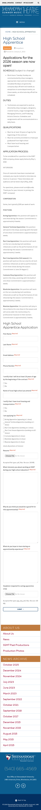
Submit (19, 609)
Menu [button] (22, 22)
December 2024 (12, 670)
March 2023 (10, 693)
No (6, 386)
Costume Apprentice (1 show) (15, 436)
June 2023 (9, 688)
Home (8, 32)
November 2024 (12, 676)
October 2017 (10, 716)
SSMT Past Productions (16, 645)
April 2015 (8, 745)
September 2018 (12, 711)
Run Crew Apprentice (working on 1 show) (19, 428)
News (6, 639)
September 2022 (12, 699)
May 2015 (8, 739)
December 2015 (12, 722)
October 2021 (10, 705)
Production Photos (13, 651)
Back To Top (22, 800)
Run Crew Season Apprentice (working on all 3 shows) (20, 431)
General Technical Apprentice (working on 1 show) (19, 423)
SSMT (20, 11)
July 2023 (8, 682)
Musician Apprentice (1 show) (15, 442)
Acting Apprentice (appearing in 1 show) (18, 419)
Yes (6, 383)
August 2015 (10, 734)
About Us (8, 634)
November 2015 (12, 728)
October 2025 (11, 665)
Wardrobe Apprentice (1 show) (15, 439)
